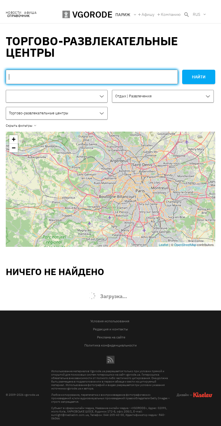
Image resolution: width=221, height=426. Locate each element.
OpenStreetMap (185, 244)
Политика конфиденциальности (110, 345)
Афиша (30, 12)
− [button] (14, 148)
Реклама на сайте (111, 337)
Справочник (18, 16)
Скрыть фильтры (19, 125)
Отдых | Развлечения (133, 96)
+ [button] (14, 139)
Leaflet (163, 244)
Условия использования (109, 321)
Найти (198, 76)
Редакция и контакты (110, 329)
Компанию (171, 14)
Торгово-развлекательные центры (38, 113)
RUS (196, 14)
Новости (13, 12)
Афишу (148, 14)
